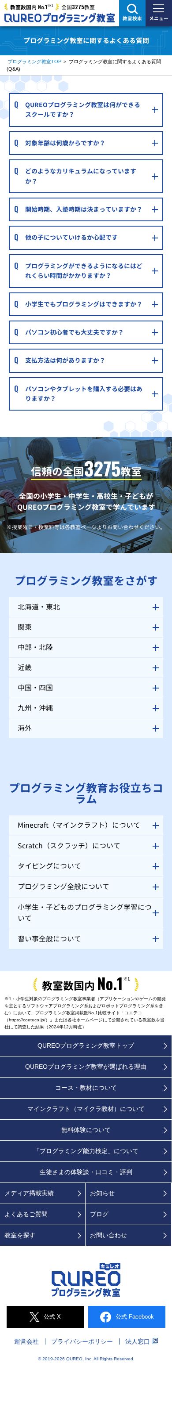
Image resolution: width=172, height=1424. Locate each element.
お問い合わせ (108, 1235)
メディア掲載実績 (29, 1193)
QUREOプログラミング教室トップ (85, 1045)
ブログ (99, 1214)
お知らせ (102, 1193)
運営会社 (26, 1341)
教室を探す (19, 1235)
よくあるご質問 (26, 1214)
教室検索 (132, 18)
